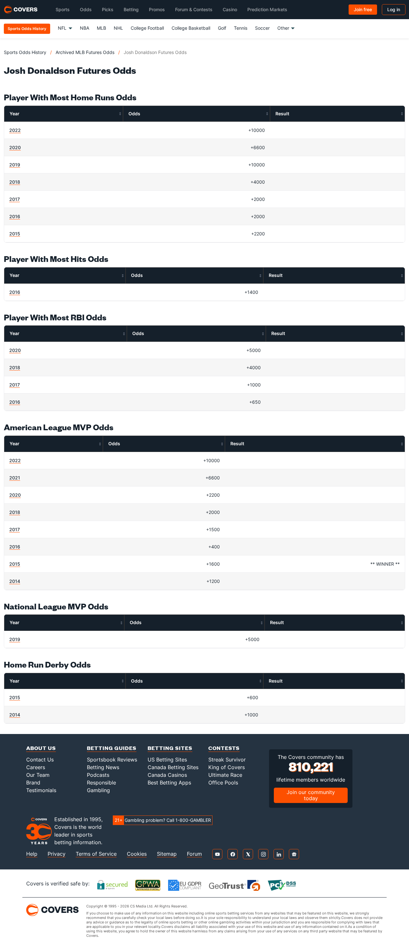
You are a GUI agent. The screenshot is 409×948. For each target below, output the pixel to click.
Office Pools (223, 782)
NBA (84, 28)
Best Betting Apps (169, 782)
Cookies (137, 854)
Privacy (57, 854)
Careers (35, 767)
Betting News (103, 767)
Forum (194, 854)
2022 (15, 130)
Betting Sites (170, 748)
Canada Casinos (167, 775)
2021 (14, 477)
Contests (224, 748)
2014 (14, 581)
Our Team (38, 775)
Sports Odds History (25, 52)
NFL (62, 28)
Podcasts (98, 775)
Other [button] (283, 28)
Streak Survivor (227, 759)
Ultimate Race (225, 775)
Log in (393, 9)
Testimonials (41, 790)
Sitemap (167, 854)
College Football (147, 28)
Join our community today (311, 795)
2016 (14, 216)
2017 (14, 199)
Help (31, 854)
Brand (33, 782)
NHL (118, 28)
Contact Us (40, 759)
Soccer (262, 28)
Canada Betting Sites (173, 767)
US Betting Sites (167, 759)
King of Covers (226, 767)
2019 (14, 164)
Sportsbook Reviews (112, 759)
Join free (363, 9)
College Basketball (191, 28)
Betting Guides (111, 748)
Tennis (240, 28)
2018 (14, 182)
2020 (15, 147)
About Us (41, 748)
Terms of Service (96, 854)
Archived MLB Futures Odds (85, 52)
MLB (101, 28)
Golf (222, 28)
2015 (14, 233)
